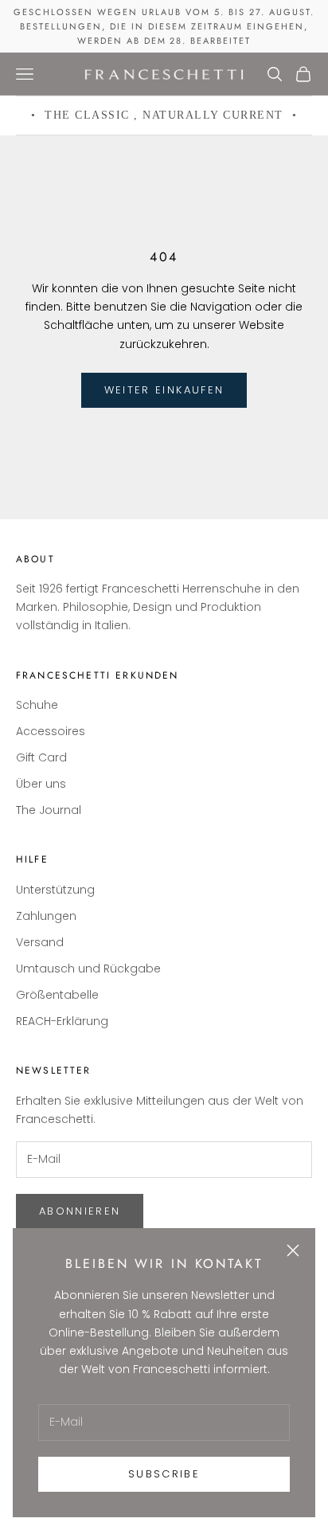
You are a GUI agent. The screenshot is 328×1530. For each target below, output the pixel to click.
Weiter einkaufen (164, 389)
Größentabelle (57, 995)
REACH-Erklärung (62, 1021)
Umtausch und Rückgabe (88, 968)
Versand (40, 942)
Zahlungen (46, 916)
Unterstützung (55, 890)
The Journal (48, 810)
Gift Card (41, 757)
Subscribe (164, 1473)
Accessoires (50, 731)
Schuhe (37, 705)
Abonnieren (79, 1211)
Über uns (41, 784)
